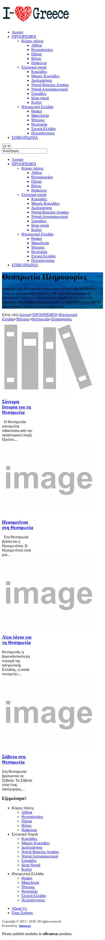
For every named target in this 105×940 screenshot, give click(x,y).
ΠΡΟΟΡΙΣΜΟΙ (24, 164)
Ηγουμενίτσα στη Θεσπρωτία (17, 525)
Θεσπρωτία (40, 319)
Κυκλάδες (39, 199)
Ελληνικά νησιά (33, 195)
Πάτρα (36, 181)
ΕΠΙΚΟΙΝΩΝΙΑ (25, 265)
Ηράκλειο (39, 190)
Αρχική (25, 315)
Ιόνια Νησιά (30, 865)
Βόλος (36, 186)
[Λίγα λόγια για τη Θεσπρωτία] (48, 628)
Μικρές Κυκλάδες (45, 203)
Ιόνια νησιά (40, 225)
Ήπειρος (37, 247)
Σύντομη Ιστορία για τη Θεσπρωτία (16, 407)
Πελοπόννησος (43, 260)
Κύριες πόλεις (32, 168)
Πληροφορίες (61, 319)
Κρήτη (36, 230)
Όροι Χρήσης (22, 913)
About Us (19, 908)
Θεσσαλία (39, 252)
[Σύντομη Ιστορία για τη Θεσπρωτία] (48, 392)
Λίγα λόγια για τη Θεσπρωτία (17, 639)
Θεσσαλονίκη (42, 177)
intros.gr (25, 926)
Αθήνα (36, 173)
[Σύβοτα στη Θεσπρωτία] (48, 747)
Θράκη (36, 238)
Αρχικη (17, 159)
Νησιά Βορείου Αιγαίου (50, 212)
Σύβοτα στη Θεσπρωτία (14, 759)
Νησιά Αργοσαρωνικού (49, 217)
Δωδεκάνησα (41, 208)
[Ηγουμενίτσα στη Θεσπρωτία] (48, 513)
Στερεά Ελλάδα (43, 256)
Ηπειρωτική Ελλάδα (37, 234)
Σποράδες (38, 221)
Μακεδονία (40, 243)
